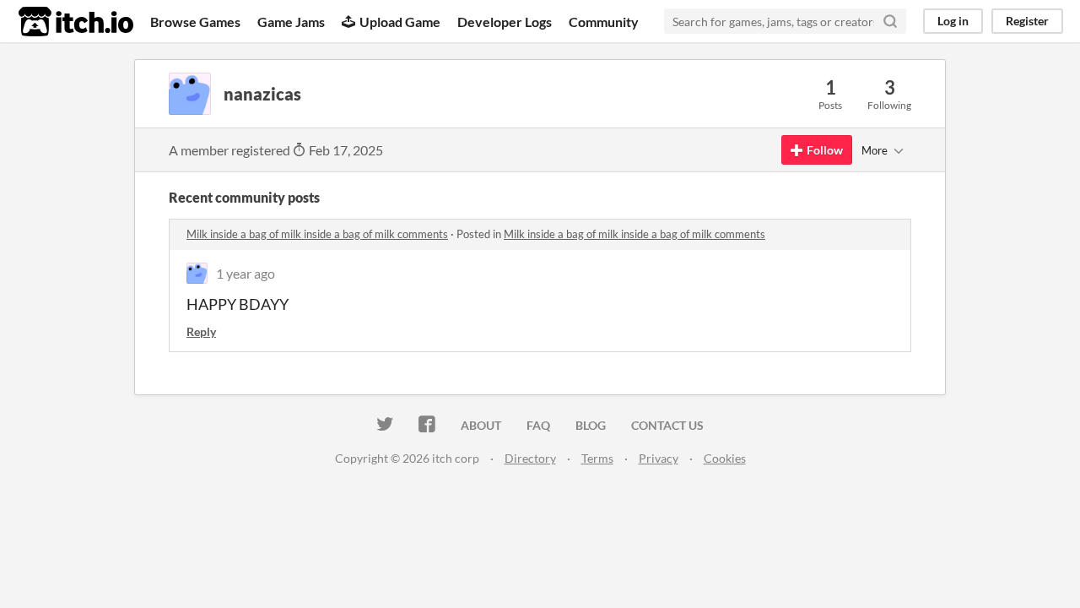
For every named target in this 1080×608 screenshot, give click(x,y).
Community (604, 22)
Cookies (725, 458)
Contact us (667, 425)
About (481, 425)
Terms (597, 458)
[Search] (890, 21)
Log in (953, 21)
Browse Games (195, 22)
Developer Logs (504, 22)
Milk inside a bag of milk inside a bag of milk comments (317, 234)
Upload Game (399, 22)
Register (1027, 21)
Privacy (658, 458)
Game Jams (291, 22)
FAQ (538, 425)
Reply (201, 331)
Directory (530, 458)
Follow (825, 150)
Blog (590, 425)
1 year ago (245, 273)
